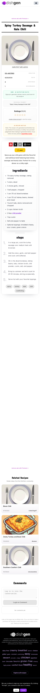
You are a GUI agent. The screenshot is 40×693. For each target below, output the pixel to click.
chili (31, 286)
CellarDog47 (33, 510)
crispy (18, 658)
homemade (34, 654)
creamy (13, 650)
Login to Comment (20, 602)
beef (3, 661)
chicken (25, 657)
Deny (16, 690)
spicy (9, 286)
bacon (35, 665)
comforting (20, 291)
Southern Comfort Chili (12, 567)
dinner (30, 650)
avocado (13, 658)
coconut (14, 654)
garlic (8, 654)
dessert (6, 657)
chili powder (16, 213)
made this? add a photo (20, 67)
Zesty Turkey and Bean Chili (14, 537)
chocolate (9, 661)
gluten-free (26, 661)
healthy (27, 664)
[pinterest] (11, 145)
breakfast (22, 650)
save (21, 150)
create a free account (15, 119)
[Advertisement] (20, 12)
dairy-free (5, 651)
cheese (35, 651)
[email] (20, 145)
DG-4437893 (9, 73)
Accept (23, 690)
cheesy (35, 661)
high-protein (7, 665)
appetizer (34, 658)
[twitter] (15, 145)
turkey (17, 286)
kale (24, 286)
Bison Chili (7, 506)
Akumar (34, 541)
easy (27, 653)
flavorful (16, 661)
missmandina (32, 572)
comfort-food (17, 665)
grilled (4, 654)
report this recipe (26, 133)
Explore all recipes (20, 673)
